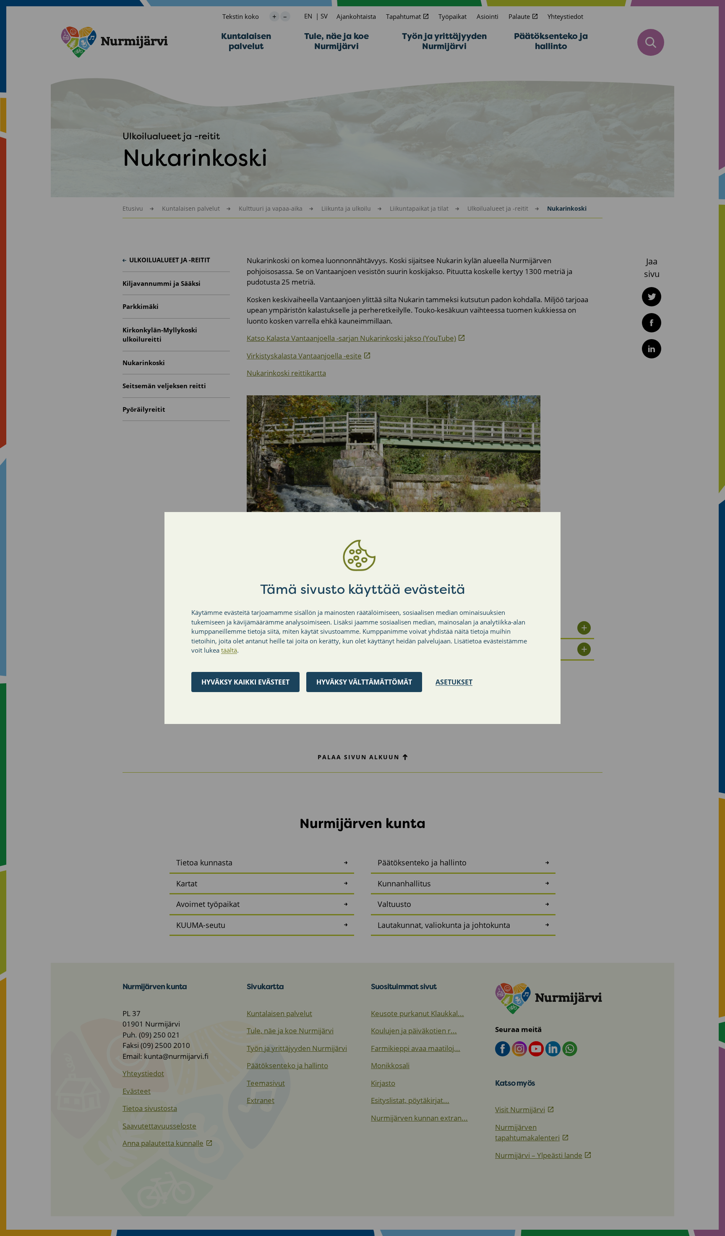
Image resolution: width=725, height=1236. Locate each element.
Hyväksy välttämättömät (364, 682)
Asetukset (454, 682)
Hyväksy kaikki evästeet (245, 682)
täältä (229, 650)
